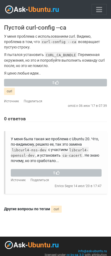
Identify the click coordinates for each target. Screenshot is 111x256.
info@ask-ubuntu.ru (92, 251)
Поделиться (33, 101)
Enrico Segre (64, 186)
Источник (11, 101)
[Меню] (99, 9)
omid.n (73, 106)
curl (9, 91)
